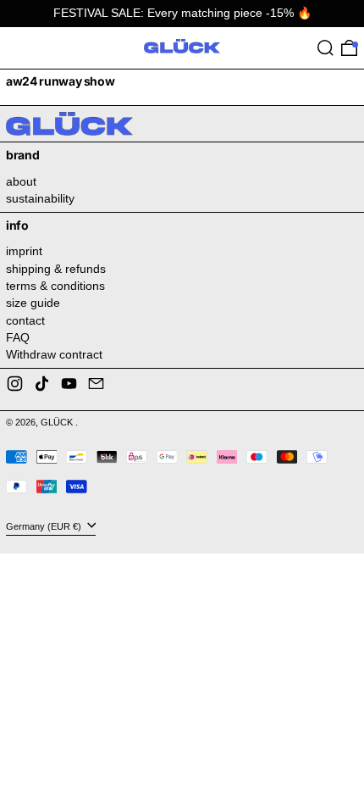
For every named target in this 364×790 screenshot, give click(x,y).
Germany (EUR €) (45, 525)
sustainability (40, 198)
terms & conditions (55, 285)
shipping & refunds (56, 268)
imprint (24, 251)
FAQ (18, 337)
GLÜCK (58, 422)
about (21, 181)
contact (25, 320)
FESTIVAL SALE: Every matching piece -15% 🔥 (182, 12)
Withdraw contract (54, 354)
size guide (33, 302)
